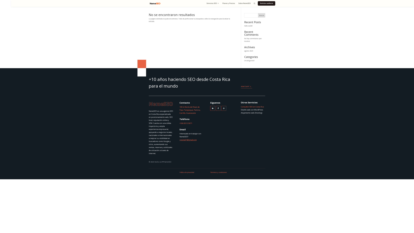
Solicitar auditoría (266, 3)
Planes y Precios (228, 3)
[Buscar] (254, 3)
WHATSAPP (245, 86)
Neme (155, 3)
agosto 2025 (248, 51)
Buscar (261, 15)
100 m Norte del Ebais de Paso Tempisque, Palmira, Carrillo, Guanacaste (190, 110)
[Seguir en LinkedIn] (212, 108)
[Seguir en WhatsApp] (223, 108)
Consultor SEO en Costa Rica (252, 107)
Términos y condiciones (218, 172)
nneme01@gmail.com (188, 140)
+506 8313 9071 (186, 123)
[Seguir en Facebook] (218, 108)
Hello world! (248, 26)
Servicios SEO (212, 3)
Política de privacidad (187, 172)
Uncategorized (249, 61)
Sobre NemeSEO (244, 3)
